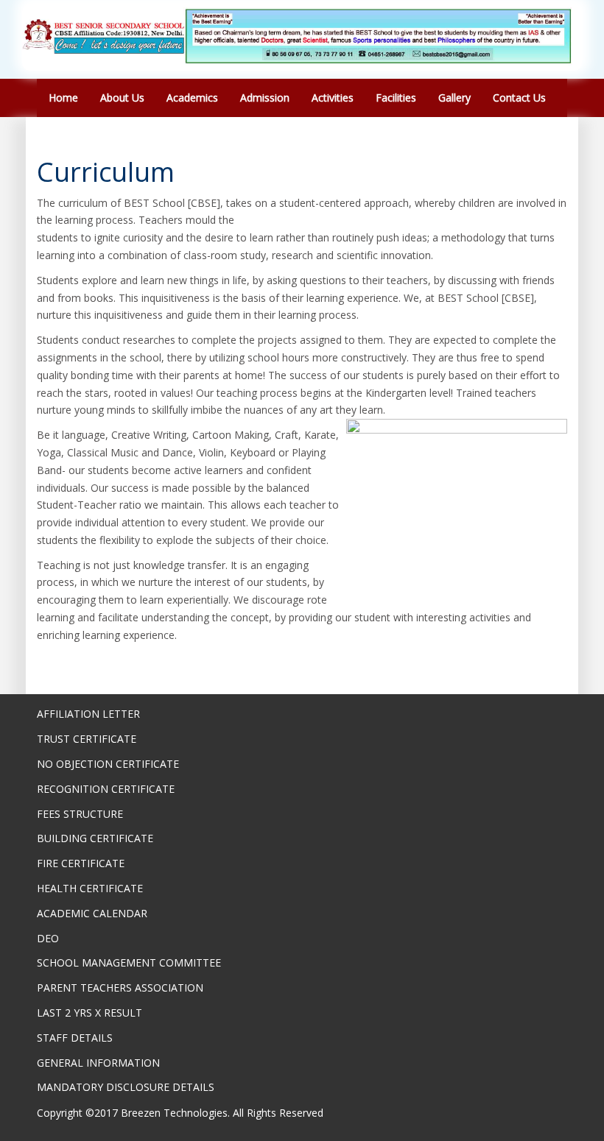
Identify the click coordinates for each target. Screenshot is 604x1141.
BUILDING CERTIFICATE (95, 838)
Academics (192, 98)
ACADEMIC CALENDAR (92, 913)
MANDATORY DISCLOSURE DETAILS (125, 1087)
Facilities (396, 98)
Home (63, 98)
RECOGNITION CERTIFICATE (106, 789)
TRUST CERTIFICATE (86, 739)
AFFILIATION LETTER (88, 714)
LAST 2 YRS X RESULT (89, 1013)
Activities (333, 98)
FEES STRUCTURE (80, 814)
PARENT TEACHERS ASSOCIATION (120, 988)
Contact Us (519, 98)
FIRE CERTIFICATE (80, 863)
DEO (48, 938)
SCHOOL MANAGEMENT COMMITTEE (129, 962)
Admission (264, 98)
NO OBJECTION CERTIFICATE (108, 764)
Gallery (454, 98)
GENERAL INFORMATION (98, 1063)
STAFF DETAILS (75, 1038)
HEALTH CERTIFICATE (90, 888)
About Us (122, 98)
